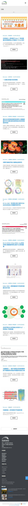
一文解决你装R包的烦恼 (10, 80)
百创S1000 (4, 479)
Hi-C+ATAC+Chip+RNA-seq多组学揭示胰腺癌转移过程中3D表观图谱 (13, 244)
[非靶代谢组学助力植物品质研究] (14, 147)
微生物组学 (15, 199)
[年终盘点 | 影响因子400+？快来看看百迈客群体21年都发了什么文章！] (14, 23)
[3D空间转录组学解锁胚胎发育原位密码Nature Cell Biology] (4, 497)
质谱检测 (14, 159)
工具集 (3, 471)
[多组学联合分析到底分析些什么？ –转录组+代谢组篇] (14, 312)
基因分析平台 (4, 467)
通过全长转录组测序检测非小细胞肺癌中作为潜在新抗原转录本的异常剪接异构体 (14, 121)
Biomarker (5, 35)
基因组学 (10, 407)
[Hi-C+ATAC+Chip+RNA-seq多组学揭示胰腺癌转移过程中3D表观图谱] (14, 227)
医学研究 (10, 76)
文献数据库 (4, 470)
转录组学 (14, 116)
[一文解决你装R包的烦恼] (14, 64)
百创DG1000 (4, 480)
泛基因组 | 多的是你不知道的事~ (13, 410)
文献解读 (10, 159)
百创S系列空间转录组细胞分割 (8, 482)
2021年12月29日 (20, 159)
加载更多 (15, 428)
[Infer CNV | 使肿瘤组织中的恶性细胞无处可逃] (14, 270)
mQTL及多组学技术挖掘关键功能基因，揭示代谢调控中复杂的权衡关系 (17, 489)
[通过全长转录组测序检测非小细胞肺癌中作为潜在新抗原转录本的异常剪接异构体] (14, 104)
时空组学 (14, 283)
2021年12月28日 (20, 240)
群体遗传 (10, 35)
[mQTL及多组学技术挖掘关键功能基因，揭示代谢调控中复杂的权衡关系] (4, 491)
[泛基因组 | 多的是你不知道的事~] (14, 394)
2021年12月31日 (16, 35)
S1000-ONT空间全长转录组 (7, 483)
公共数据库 (4, 468)
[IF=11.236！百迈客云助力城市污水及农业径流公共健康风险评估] (14, 186)
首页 (13, 12)
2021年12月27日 (20, 365)
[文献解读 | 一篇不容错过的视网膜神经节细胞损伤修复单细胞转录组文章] (14, 353)
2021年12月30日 (16, 76)
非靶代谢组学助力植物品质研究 (12, 162)
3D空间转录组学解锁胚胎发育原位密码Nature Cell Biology (16, 495)
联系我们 (26, 478)
